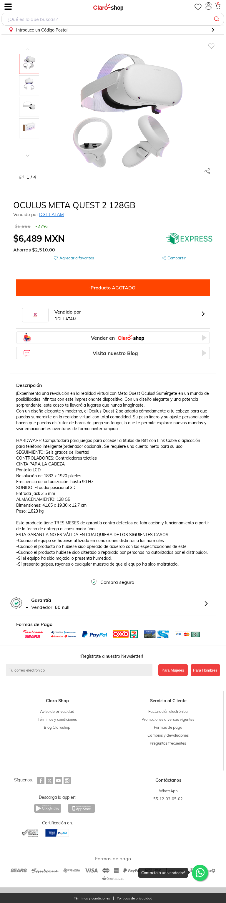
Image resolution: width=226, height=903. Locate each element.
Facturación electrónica (168, 711)
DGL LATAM (51, 214)
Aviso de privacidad (57, 711)
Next (27, 151)
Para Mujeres (173, 670)
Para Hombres (205, 670)
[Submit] (217, 19)
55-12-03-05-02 (168, 798)
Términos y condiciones (57, 719)
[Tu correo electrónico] (80, 670)
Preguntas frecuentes (168, 743)
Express (189, 238)
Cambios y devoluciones (168, 735)
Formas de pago (168, 727)
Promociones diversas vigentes (168, 719)
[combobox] (112, 19)
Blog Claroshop (57, 727)
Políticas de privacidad (134, 898)
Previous (27, 45)
